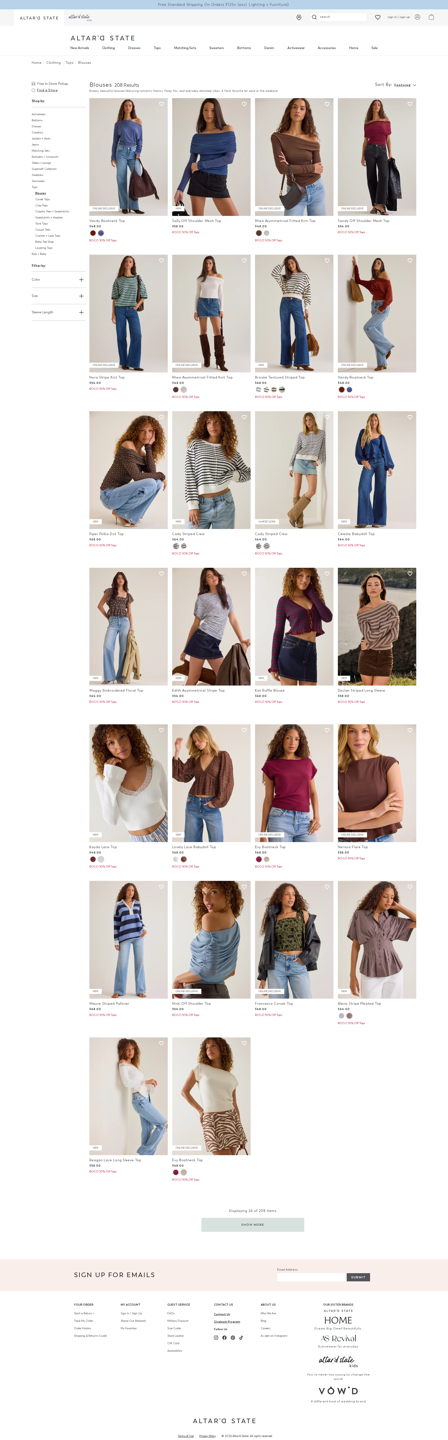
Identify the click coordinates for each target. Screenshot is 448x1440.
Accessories (327, 48)
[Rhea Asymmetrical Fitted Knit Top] (294, 157)
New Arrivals (79, 48)
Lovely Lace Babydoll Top (194, 847)
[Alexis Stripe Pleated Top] (377, 940)
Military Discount (178, 1320)
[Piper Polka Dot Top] (128, 470)
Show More (252, 1224)
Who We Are (268, 1313)
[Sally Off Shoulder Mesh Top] (211, 157)
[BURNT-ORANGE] (93, 233)
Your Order (83, 1304)
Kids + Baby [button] (39, 254)
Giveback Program (227, 1321)
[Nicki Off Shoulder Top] (211, 940)
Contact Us (223, 1304)
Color (36, 280)
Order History (82, 1328)
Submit (358, 1277)
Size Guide (174, 1328)
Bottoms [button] (37, 120)
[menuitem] (79, 48)
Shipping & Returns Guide (90, 1335)
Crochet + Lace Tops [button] (47, 235)
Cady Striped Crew (188, 534)
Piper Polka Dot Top (106, 534)
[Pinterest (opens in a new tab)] (233, 1337)
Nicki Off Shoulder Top (191, 1004)
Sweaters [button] (37, 175)
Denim (269, 48)
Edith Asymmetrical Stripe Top (198, 691)
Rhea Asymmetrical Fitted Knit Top (285, 221)
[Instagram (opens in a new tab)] (216, 1337)
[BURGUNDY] (259, 859)
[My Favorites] (378, 17)
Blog (263, 1320)
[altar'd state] (102, 38)
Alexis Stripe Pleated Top (359, 1004)
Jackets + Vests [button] (41, 138)
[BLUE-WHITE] (183, 546)
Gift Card (173, 1343)
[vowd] (338, 1391)
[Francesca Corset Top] (294, 940)
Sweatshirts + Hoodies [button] (49, 217)
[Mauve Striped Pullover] (128, 940)
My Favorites (128, 1328)
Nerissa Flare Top (353, 847)
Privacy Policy (207, 1436)
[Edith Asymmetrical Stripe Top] (211, 627)
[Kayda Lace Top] (128, 783)
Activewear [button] (39, 114)
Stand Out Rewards (133, 1320)
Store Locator (175, 1335)
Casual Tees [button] (42, 229)
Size (35, 296)
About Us (268, 1304)
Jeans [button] (35, 144)
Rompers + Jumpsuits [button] (45, 156)
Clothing (108, 48)
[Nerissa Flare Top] (377, 783)
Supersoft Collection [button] (44, 169)
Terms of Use (186, 1436)
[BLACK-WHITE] (176, 546)
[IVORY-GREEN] (274, 389)
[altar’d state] (39, 17)
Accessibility (174, 1350)
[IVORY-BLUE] (258, 389)
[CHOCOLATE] (93, 859)
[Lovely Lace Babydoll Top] (211, 783)
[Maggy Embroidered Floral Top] (128, 627)
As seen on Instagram (274, 1335)
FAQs (171, 1313)
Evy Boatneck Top (270, 847)
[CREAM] (266, 233)
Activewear (296, 48)
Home (353, 48)
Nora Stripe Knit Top (107, 377)
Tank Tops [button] (41, 223)
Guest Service (178, 1304)
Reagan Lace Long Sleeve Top (115, 1160)
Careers (265, 1328)
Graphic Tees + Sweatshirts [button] (52, 211)
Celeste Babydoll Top (356, 534)
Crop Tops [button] (41, 205)
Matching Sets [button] (41, 150)
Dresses (134, 48)
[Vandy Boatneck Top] (128, 157)
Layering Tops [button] (43, 248)
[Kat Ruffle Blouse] (294, 627)
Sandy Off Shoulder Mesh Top (364, 221)
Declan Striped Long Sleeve (361, 691)
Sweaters (216, 48)
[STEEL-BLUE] (101, 233)
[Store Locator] (299, 17)
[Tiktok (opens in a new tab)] (241, 1337)
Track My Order (83, 1320)
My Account (130, 1304)
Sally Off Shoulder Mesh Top (196, 221)
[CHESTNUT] (259, 233)
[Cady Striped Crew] (211, 470)
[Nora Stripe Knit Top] (128, 313)
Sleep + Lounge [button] (41, 162)
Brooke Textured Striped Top (280, 377)
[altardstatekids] (80, 17)
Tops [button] (34, 187)
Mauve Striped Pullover (109, 1004)
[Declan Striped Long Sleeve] (377, 627)
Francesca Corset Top (274, 1004)
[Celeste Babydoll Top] (377, 470)
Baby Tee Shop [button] (44, 241)
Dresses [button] (36, 126)
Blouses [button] (40, 193)
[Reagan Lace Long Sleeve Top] (128, 1096)
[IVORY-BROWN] (266, 389)
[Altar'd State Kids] (338, 1361)
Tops (157, 48)
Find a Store (47, 90)
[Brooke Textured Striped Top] (294, 313)
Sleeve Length (42, 312)
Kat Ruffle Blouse (270, 691)
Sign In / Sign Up (131, 1313)
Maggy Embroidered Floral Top (116, 691)
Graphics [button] (37, 132)
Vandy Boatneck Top (107, 221)
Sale (374, 48)
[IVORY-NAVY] (282, 389)
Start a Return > (84, 1313)
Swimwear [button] (38, 181)
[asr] (338, 1338)
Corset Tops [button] (42, 199)
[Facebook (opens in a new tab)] (224, 1337)
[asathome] (338, 1317)
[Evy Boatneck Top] (294, 783)
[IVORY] (101, 859)
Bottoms (244, 48)
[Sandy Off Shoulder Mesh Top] (377, 157)
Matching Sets (185, 48)
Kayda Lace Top (103, 847)
